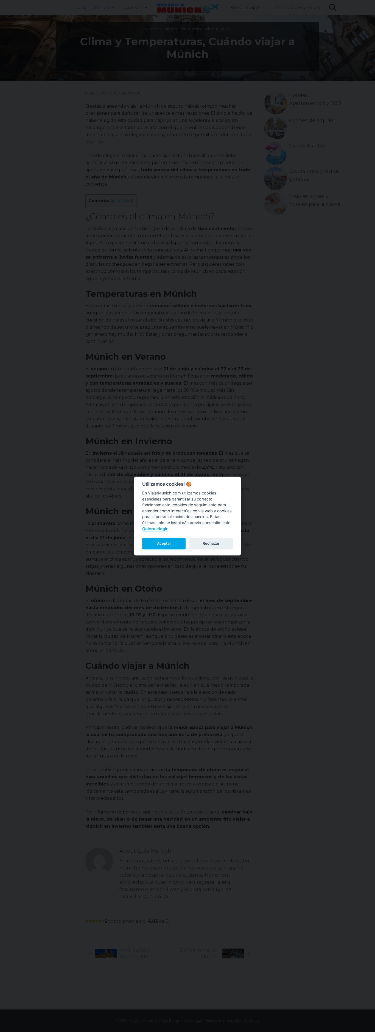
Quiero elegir (155, 528)
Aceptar (164, 543)
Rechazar (211, 543)
